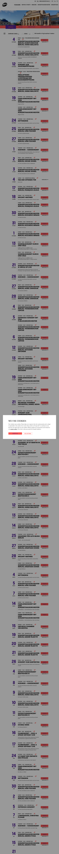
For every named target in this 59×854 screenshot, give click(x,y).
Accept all (15, 433)
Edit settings (27, 433)
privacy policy (13, 429)
